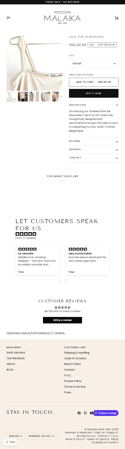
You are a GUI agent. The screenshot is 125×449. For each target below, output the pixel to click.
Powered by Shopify (105, 442)
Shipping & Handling (76, 353)
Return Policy (72, 364)
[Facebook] (79, 413)
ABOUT (11, 364)
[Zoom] (34, 63)
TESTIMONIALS (16, 358)
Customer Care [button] (75, 347)
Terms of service (75, 387)
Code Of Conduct (75, 358)
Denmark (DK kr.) (40, 436)
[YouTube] (91, 413)
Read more (76, 131)
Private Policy (72, 381)
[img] (64, 234)
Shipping (75, 149)
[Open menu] (11, 17)
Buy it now (93, 93)
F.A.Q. (67, 375)
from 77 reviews (25, 238)
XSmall (76, 63)
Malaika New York (99, 429)
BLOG (10, 370)
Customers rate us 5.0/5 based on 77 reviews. (36, 333)
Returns (75, 141)
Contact (75, 157)
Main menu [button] (14, 347)
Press (67, 392)
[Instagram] (85, 413)
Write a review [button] (62, 320)
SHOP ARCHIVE (16, 353)
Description (77, 105)
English (14, 436)
